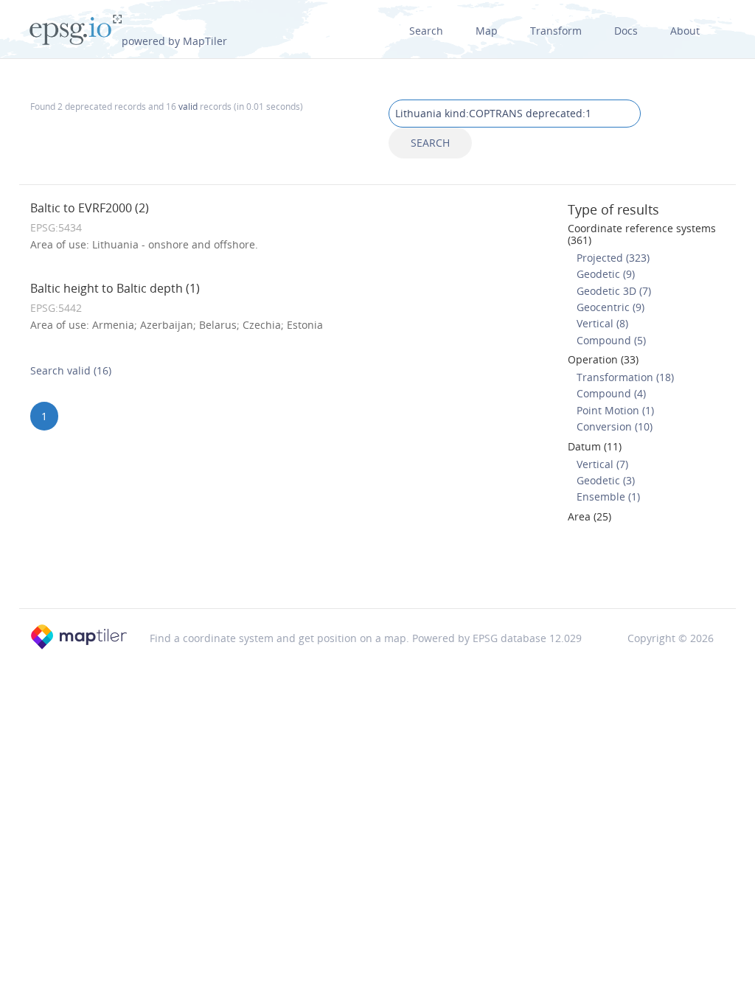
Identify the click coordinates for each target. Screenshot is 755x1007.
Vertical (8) (602, 323)
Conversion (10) (615, 426)
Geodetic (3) (606, 480)
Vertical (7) (602, 464)
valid (188, 106)
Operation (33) (603, 359)
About (685, 31)
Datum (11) (595, 446)
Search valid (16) (70, 370)
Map (487, 31)
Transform (556, 31)
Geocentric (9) (610, 307)
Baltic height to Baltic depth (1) (115, 288)
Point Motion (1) (615, 410)
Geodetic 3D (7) (614, 291)
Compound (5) (611, 340)
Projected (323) (613, 258)
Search (426, 31)
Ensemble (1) (608, 496)
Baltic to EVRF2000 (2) (89, 208)
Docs (626, 31)
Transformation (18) (625, 377)
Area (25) (589, 516)
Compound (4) (611, 393)
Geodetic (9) (606, 274)
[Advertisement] (377, 570)
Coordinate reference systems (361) (642, 233)
